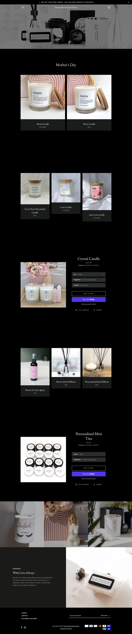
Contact (25, 615)
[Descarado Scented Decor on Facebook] (22, 627)
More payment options (89, 304)
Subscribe (104, 615)
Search (24, 613)
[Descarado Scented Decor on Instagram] (25, 627)
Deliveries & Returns (29, 618)
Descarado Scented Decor (66, 7)
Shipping (81, 265)
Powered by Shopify (66, 628)
